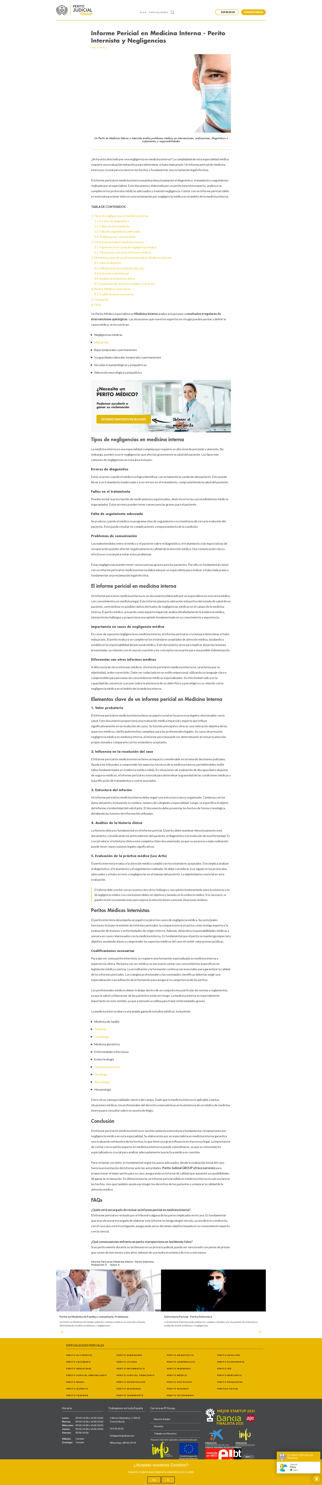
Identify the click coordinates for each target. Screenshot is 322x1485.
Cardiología (101, 1036)
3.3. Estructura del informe (111, 273)
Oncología (101, 1074)
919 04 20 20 (116, 1428)
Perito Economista (231, 1362)
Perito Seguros (178, 1388)
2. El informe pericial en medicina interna (117, 242)
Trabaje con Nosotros (165, 1433)
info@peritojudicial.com (122, 1435)
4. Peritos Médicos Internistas (110, 289)
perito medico (99, 47)
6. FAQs (96, 305)
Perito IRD (224, 1368)
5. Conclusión (100, 299)
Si (168, 1479)
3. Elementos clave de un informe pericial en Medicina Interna (131, 257)
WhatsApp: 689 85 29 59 (123, 1442)
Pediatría (100, 1029)
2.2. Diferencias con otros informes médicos (122, 252)
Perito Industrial (79, 1368)
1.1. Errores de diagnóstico (111, 221)
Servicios (158, 1426)
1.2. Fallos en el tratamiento (112, 226)
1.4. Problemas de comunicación (115, 236)
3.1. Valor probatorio (107, 263)
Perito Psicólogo (179, 1382)
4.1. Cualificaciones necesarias (114, 294)
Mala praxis (101, 342)
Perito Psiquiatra (230, 1382)
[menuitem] (144, 12)
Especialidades (158, 12)
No (154, 1479)
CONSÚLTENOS (253, 12)
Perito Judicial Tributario (135, 1375)
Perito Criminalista (181, 1362)
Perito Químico (77, 1388)
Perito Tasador (77, 1395)
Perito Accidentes (79, 1355)
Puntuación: (98, 1264)
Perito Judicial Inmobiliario (86, 1375)
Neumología (102, 1082)
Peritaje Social (228, 1388)
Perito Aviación (228, 1355)
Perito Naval (75, 1382)
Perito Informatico (131, 1368)
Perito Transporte (130, 1395)
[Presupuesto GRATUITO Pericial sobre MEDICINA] (161, 406)
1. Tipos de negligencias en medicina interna (119, 216)
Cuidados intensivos (107, 1067)
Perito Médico (177, 1375)
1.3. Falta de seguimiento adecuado (117, 231)
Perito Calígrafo (78, 1362)
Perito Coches (127, 1362)
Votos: (114, 1264)
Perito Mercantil (229, 1375)
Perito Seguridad (129, 1388)
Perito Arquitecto (180, 1355)
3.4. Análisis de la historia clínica (114, 278)
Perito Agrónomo (129, 1355)
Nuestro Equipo (162, 1419)
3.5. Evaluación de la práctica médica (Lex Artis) (124, 284)
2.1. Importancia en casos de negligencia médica (125, 247)
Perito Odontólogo (131, 1382)
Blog (143, 12)
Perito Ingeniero (179, 1368)
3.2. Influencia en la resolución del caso (119, 268)
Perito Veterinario (180, 1395)
